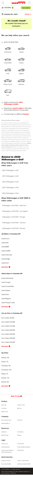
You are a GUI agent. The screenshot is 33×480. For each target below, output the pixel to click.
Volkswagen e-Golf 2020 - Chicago (13, 217)
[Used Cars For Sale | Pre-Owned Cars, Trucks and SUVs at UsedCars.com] (18, 3)
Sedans (21, 63)
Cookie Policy (20, 450)
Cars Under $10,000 (6, 464)
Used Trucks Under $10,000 (23, 464)
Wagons (21, 73)
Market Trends (4, 435)
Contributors (20, 432)
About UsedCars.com (6, 420)
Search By (3, 405)
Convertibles (8, 63)
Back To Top (15, 396)
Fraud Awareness (5, 447)
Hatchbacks (7, 52)
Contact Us (19, 420)
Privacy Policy (20, 443)
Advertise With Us (5, 423)
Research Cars (4, 411)
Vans (7, 95)
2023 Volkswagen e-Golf (10, 176)
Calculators (4, 432)
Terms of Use (4, 443)
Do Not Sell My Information (23, 447)
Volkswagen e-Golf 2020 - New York (14, 205)
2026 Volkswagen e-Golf (10, 193)
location (26, 114)
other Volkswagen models (13, 103)
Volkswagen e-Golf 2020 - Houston (14, 223)
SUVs (7, 73)
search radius (18, 108)
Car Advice (3, 408)
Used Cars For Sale (5, 460)
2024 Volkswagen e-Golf (10, 182)
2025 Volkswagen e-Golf (10, 187)
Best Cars (19, 408)
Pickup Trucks (8, 84)
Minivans (21, 84)
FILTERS (8, 8)
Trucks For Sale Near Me (23, 460)
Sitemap (19, 435)
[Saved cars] (29, 2)
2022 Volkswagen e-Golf (10, 170)
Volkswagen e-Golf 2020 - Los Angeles (15, 211)
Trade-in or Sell (21, 405)
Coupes (21, 52)
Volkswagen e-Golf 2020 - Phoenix (13, 228)
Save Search (26, 8)
